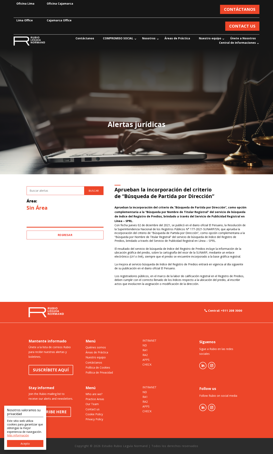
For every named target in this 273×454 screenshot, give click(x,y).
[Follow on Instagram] (211, 365)
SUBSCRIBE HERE (50, 411)
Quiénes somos (96, 347)
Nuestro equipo (210, 38)
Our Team (92, 404)
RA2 (145, 355)
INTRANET (149, 340)
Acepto (25, 443)
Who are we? (94, 394)
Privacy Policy (94, 419)
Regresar (65, 235)
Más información (18, 435)
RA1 (145, 350)
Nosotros (148, 38)
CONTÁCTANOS (239, 9)
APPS (145, 360)
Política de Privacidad (99, 372)
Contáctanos (85, 38)
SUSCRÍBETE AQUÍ (51, 370)
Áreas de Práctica (177, 38)
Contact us (93, 409)
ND (144, 345)
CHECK (146, 364)
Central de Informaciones (237, 43)
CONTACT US (242, 26)
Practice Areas (95, 399)
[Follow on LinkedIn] (202, 365)
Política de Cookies (98, 367)
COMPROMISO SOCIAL (118, 38)
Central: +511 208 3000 (225, 310)
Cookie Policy (94, 414)
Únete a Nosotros (243, 38)
